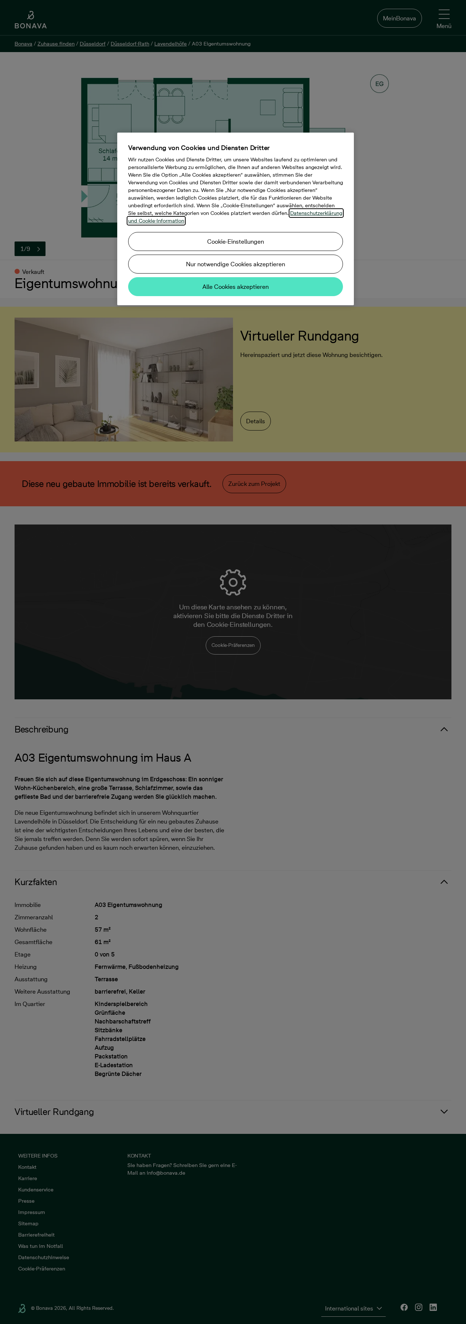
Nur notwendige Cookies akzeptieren (235, 264)
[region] (235, 219)
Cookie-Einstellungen (235, 241)
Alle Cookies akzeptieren (235, 286)
